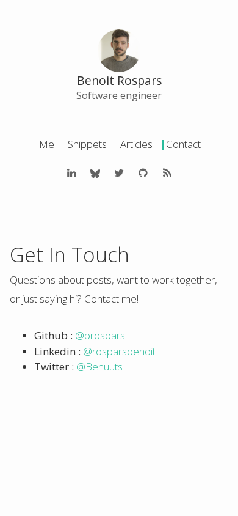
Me (46, 144)
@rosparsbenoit (119, 351)
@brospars (100, 335)
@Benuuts (99, 366)
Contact (183, 144)
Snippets (87, 144)
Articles (136, 144)
